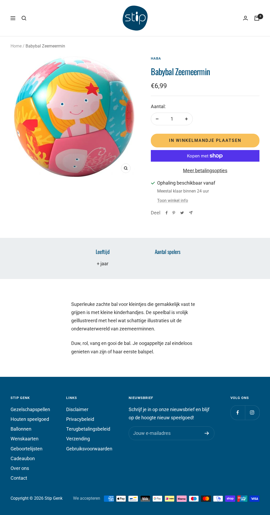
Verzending (78, 438)
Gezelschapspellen (30, 409)
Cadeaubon (23, 458)
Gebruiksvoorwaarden (89, 448)
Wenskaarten (24, 438)
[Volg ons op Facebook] (237, 412)
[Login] (245, 18)
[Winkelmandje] (256, 18)
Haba (156, 58)
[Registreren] (207, 433)
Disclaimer (77, 409)
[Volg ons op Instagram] (252, 412)
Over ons (20, 468)
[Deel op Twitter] (182, 213)
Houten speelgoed (30, 419)
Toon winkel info (172, 200)
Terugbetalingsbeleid (88, 429)
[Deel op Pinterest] (173, 213)
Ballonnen (21, 429)
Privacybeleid (80, 419)
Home (16, 46)
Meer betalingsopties (205, 170)
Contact (19, 478)
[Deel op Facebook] (167, 213)
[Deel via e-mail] (190, 212)
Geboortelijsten (26, 448)
